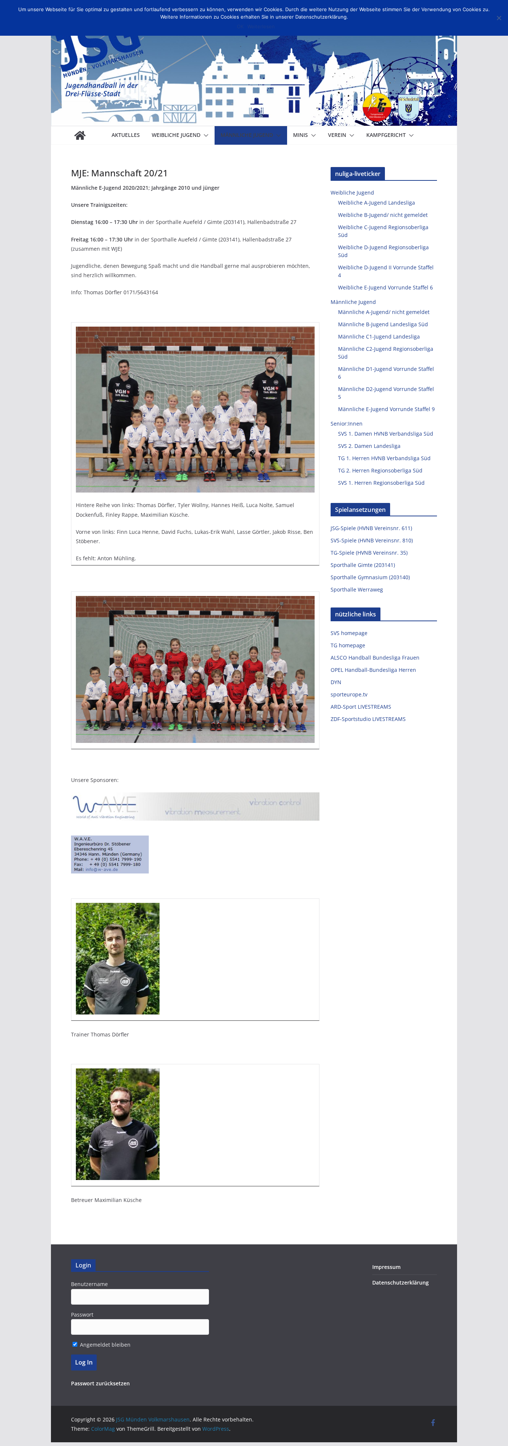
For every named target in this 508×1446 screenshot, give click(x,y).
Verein (337, 134)
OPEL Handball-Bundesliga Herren (373, 669)
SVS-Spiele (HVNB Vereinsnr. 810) (372, 540)
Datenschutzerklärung (400, 1282)
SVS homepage (349, 633)
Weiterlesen (261, 26)
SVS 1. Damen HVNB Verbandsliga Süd (385, 433)
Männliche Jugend (247, 134)
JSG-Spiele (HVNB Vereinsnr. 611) (371, 528)
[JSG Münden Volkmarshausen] (80, 135)
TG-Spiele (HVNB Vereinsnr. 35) (369, 552)
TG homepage (348, 645)
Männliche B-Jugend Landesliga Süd (383, 324)
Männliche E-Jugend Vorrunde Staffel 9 (386, 409)
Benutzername (89, 1284)
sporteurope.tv (349, 694)
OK (240, 26)
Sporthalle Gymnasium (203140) (370, 577)
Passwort (82, 1314)
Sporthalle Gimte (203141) (363, 564)
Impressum (386, 1266)
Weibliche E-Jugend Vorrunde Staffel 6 (385, 287)
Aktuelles (126, 134)
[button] (204, 135)
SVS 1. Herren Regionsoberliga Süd (381, 482)
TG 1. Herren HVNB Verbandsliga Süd (384, 458)
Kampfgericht (386, 134)
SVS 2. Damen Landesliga (369, 445)
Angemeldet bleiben (104, 1344)
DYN (336, 682)
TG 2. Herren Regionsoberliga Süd (380, 470)
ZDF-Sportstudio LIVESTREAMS (368, 718)
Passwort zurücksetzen (100, 1383)
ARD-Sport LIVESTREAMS (361, 706)
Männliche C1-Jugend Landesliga (379, 336)
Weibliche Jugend (176, 134)
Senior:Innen (347, 423)
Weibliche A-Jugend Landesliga (376, 202)
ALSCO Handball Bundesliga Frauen (375, 657)
